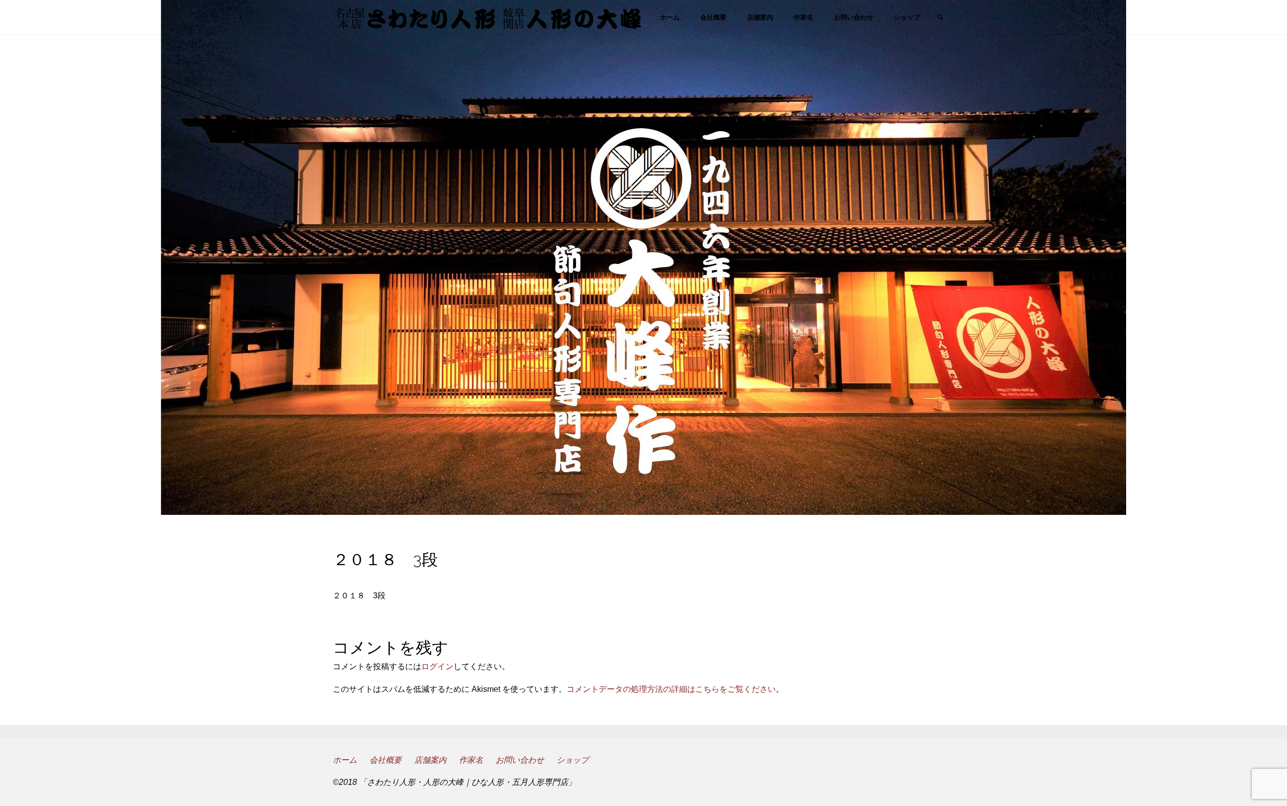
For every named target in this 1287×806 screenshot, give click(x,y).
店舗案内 (430, 760)
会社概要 (386, 760)
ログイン (437, 666)
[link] (940, 18)
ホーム (345, 760)
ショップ (573, 760)
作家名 (471, 760)
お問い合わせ (520, 760)
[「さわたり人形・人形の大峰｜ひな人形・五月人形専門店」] (488, 17)
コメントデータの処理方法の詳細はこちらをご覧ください (671, 689)
